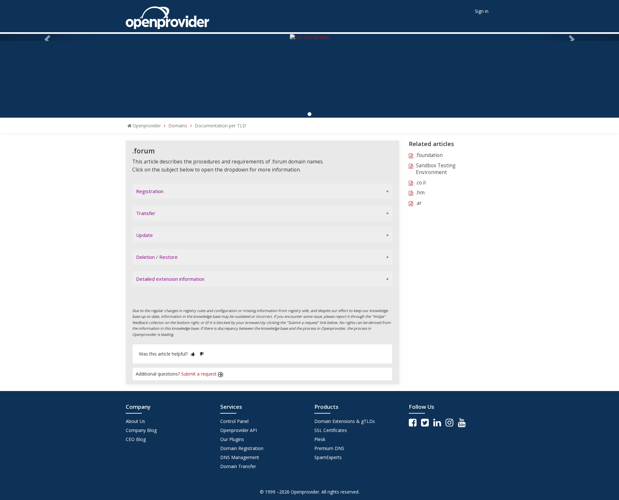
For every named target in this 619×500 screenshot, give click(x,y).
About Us (135, 421)
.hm (420, 192)
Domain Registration (241, 448)
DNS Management (239, 457)
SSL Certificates (330, 430)
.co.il (421, 182)
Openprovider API (238, 430)
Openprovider (147, 126)
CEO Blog (136, 439)
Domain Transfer (238, 466)
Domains (177, 126)
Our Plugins (232, 439)
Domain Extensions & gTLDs (344, 421)
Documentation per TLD (220, 126)
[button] (193, 353)
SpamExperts (328, 457)
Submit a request (199, 374)
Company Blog (141, 430)
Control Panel (234, 421)
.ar (419, 203)
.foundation (429, 155)
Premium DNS (329, 448)
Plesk (319, 439)
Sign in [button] (481, 11)
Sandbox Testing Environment (436, 169)
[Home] (167, 16)
